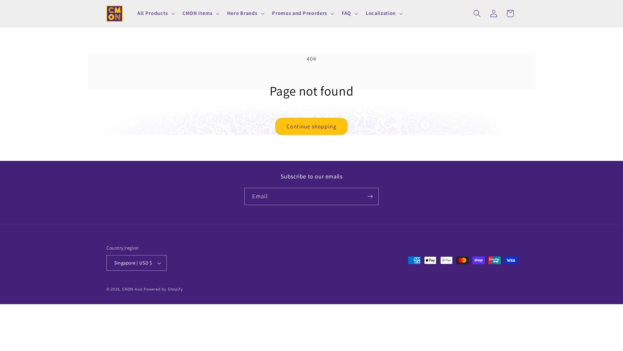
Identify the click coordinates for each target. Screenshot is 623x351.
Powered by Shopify (163, 289)
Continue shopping (311, 126)
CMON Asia (132, 289)
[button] (155, 13)
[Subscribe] (370, 196)
